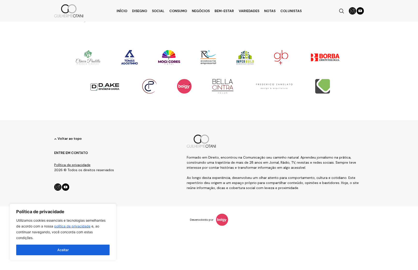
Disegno (139, 11)
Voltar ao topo (70, 138)
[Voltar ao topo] (55, 139)
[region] (63, 232)
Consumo (178, 11)
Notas (270, 11)
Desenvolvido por (202, 220)
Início (122, 11)
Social (158, 11)
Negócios (201, 11)
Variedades (249, 11)
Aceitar (63, 250)
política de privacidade (72, 226)
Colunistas (291, 11)
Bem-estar (224, 11)
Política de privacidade (72, 165)
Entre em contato (71, 153)
